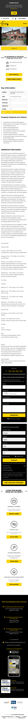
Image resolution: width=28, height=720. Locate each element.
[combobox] (5, 393)
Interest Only (20, 456)
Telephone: (6, 390)
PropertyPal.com (21, 717)
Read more (14, 8)
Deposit (5, 436)
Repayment (7, 456)
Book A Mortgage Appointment (14, 482)
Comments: (6, 404)
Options (13, 48)
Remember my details (14, 419)
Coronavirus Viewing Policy (7, 716)
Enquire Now (14, 415)
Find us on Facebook (14, 645)
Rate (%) (5, 443)
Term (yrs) (5, 450)
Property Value (7, 430)
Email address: (7, 397)
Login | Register (22, 18)
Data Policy (18, 716)
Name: (4, 384)
